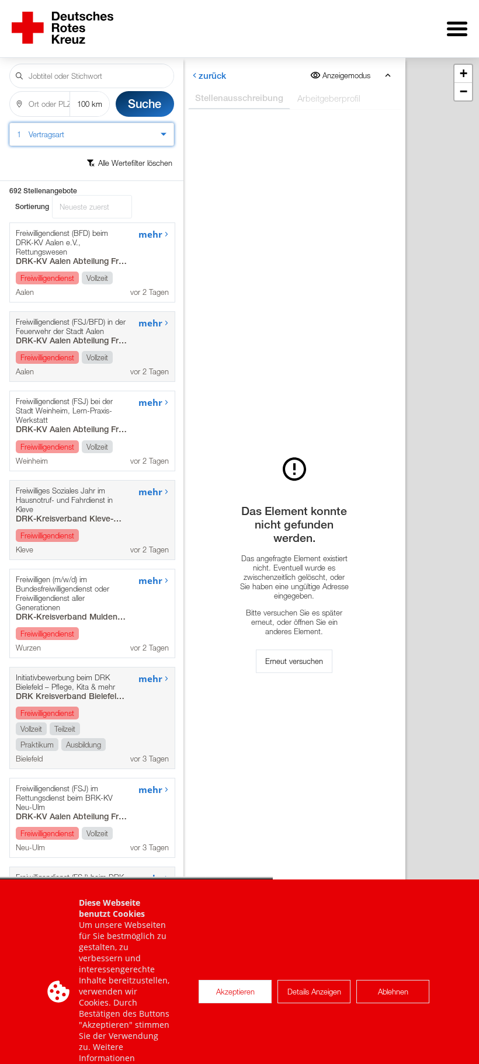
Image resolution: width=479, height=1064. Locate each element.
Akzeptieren (235, 991)
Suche (144, 103)
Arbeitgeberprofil (328, 98)
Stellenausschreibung (239, 98)
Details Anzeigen (314, 991)
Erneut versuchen (294, 661)
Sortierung (32, 207)
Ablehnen (393, 991)
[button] (463, 74)
